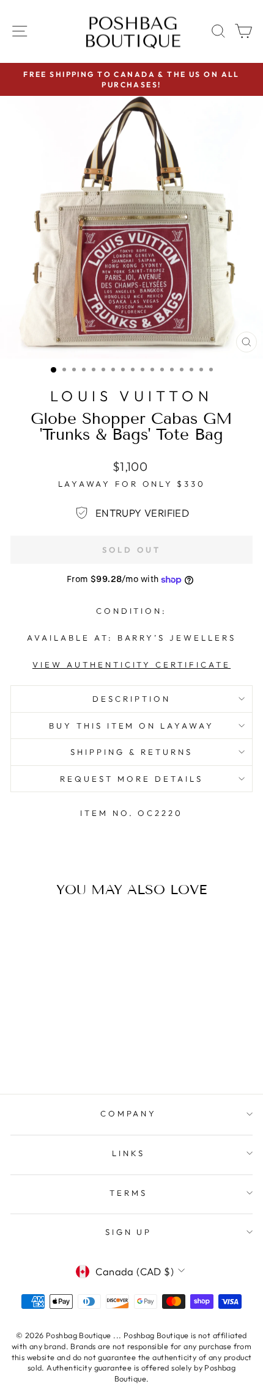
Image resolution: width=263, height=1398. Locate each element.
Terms (128, 1193)
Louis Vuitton (131, 396)
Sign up (128, 1232)
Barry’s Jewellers (177, 638)
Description (131, 699)
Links (128, 1153)
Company (128, 1113)
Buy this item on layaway (131, 725)
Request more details (131, 779)
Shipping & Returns (131, 752)
